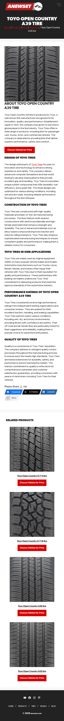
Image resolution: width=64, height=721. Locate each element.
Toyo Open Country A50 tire (32, 671)
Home (7, 27)
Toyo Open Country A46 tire (32, 606)
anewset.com (36, 713)
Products (16, 27)
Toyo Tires (34, 27)
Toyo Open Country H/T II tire (32, 476)
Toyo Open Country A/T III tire (32, 541)
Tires (25, 27)
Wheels (43, 706)
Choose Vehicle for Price (19, 150)
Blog (53, 706)
